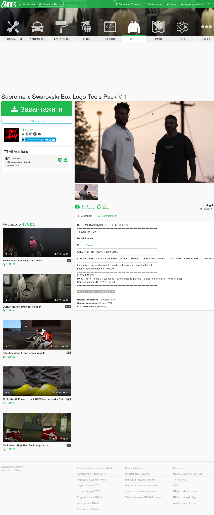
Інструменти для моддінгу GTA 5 (95, 467)
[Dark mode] (208, 4)
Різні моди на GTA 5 (88, 508)
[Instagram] (30, 133)
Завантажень (88, 208)
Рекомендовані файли (137, 473)
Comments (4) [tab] (108, 215)
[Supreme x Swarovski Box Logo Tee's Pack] (86, 192)
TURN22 (27, 130)
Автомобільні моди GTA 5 (91, 473)
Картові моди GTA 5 (88, 503)
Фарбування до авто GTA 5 (92, 479)
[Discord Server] (39, 133)
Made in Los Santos (11, 470)
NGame (89, 245)
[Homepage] (23, 133)
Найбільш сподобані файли (140, 479)
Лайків (105, 208)
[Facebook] (27, 133)
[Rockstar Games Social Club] (35, 133)
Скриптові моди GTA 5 (89, 491)
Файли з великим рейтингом (140, 491)
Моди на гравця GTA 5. (89, 497)
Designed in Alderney (12, 466)
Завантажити (154, 4)
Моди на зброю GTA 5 (89, 485)
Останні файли (133, 467)
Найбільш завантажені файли (141, 485)
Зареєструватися (193, 4)
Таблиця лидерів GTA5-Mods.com (143, 497)
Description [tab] (85, 215)
